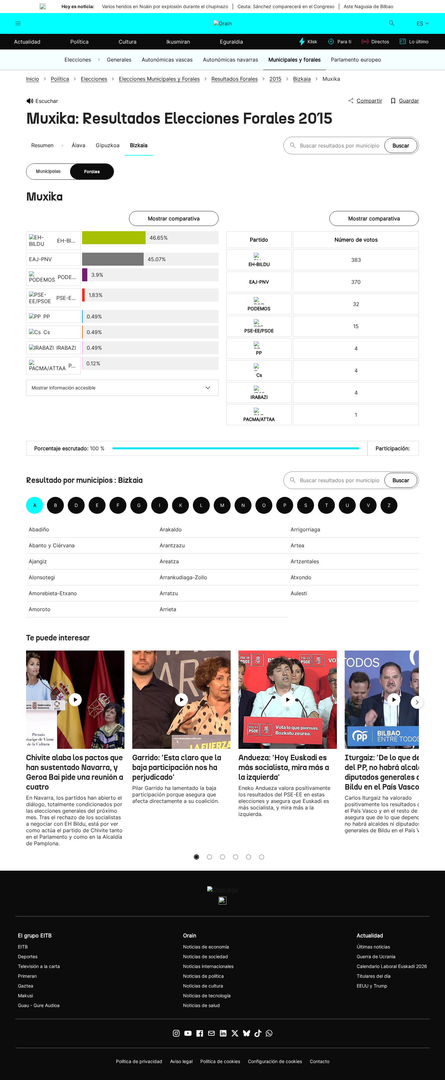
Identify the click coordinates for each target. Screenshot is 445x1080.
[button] (417, 702)
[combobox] (340, 145)
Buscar (401, 145)
